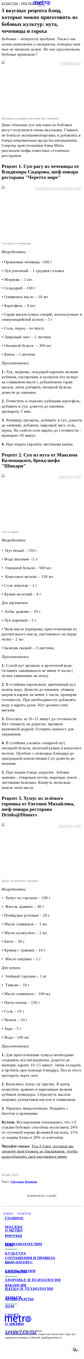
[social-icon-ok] (30, 1350)
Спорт (12, 1315)
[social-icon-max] (41, 1350)
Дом (9, 1306)
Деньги (13, 1297)
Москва (14, 1227)
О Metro (14, 1324)
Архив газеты (20, 1333)
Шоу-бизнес (19, 1262)
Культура (15, 1253)
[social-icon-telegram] (19, 1350)
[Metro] (42, 3)
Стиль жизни (20, 1271)
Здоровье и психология (33, 1280)
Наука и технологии (29, 1289)
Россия (13, 1236)
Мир (9, 1245)
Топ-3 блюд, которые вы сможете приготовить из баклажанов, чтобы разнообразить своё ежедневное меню (40, 1151)
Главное (14, 1218)
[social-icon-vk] (9, 1350)
